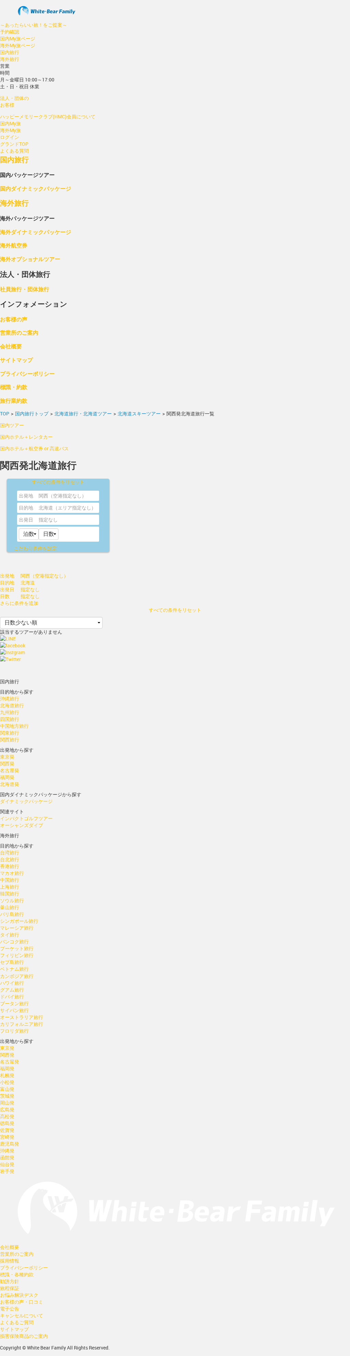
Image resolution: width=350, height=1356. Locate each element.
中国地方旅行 (14, 726)
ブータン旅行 (14, 1003)
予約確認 (9, 31)
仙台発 (7, 1164)
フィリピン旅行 (16, 955)
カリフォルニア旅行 (21, 1024)
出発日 (26, 519)
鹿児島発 (9, 1143)
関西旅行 (9, 739)
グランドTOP (14, 144)
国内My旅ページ (17, 38)
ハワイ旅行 (12, 983)
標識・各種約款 (16, 1274)
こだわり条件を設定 (35, 548)
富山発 (7, 1089)
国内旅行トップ (32, 413)
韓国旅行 (9, 893)
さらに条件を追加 (19, 603)
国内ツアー (12, 425)
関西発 (7, 763)
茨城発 (7, 1096)
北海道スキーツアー (139, 413)
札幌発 (7, 1075)
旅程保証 (9, 1288)
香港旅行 (9, 866)
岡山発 (7, 1102)
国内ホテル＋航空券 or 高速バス (34, 448)
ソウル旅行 (12, 900)
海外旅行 (9, 59)
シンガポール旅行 (19, 921)
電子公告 (9, 1308)
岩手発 (7, 1171)
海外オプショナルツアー (30, 258)
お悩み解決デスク (19, 1295)
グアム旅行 (12, 989)
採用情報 (9, 1260)
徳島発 (7, 1123)
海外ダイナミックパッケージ (35, 231)
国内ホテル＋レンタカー (26, 437)
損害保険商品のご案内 (24, 1336)
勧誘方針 (9, 1281)
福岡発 (7, 777)
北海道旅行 (12, 705)
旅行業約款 (13, 400)
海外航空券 (13, 245)
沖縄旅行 (9, 698)
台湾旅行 (9, 852)
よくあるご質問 (16, 1322)
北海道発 (9, 784)
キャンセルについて (21, 1315)
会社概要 (11, 346)
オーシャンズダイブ (21, 825)
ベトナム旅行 (14, 969)
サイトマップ (16, 359)
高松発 (7, 1116)
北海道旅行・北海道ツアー (83, 413)
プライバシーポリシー (27, 373)
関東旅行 (9, 732)
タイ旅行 (9, 934)
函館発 (7, 1157)
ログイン (9, 137)
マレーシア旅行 (16, 928)
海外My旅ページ (17, 45)
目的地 (26, 507)
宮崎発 (7, 1137)
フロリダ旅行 (14, 1031)
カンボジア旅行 (16, 976)
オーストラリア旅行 (21, 1017)
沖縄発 (7, 1150)
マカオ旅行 (12, 873)
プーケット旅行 (16, 948)
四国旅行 (9, 719)
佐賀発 (7, 1130)
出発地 (26, 495)
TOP (4, 413)
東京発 (7, 756)
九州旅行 (9, 712)
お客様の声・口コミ (21, 1302)
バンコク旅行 (14, 941)
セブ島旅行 (12, 962)
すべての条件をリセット (58, 482)
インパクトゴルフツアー (26, 818)
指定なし (48, 519)
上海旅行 (9, 886)
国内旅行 (9, 52)
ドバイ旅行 (12, 996)
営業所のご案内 (19, 332)
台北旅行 (9, 859)
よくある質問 (14, 150)
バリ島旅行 (12, 914)
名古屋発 (9, 770)
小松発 (7, 1082)
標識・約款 (13, 386)
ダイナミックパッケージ (26, 801)
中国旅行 (9, 880)
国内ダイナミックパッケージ (35, 188)
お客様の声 (13, 319)
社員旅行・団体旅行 (24, 289)
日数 (5, 596)
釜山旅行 (9, 907)
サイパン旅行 (14, 1010)
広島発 (7, 1109)
